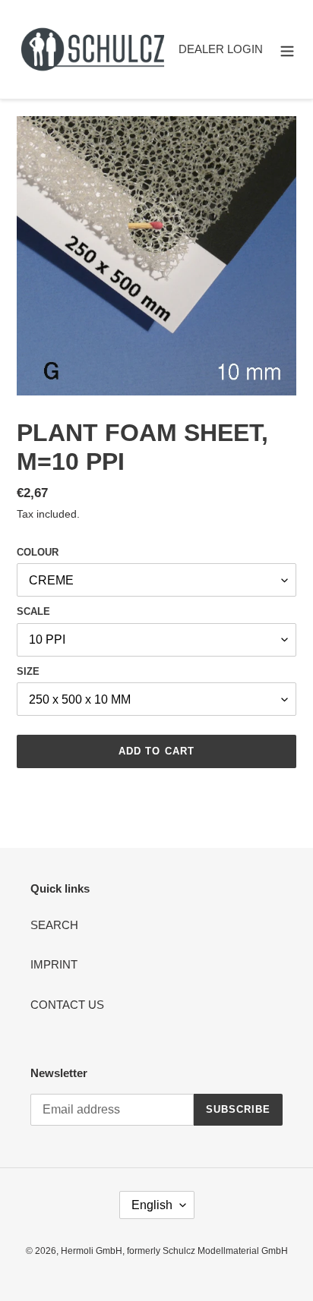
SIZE (28, 671)
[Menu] (287, 49)
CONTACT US (67, 1004)
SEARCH (54, 924)
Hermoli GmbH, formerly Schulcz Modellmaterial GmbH (174, 1251)
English (151, 1205)
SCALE (33, 611)
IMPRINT (53, 964)
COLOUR (37, 552)
